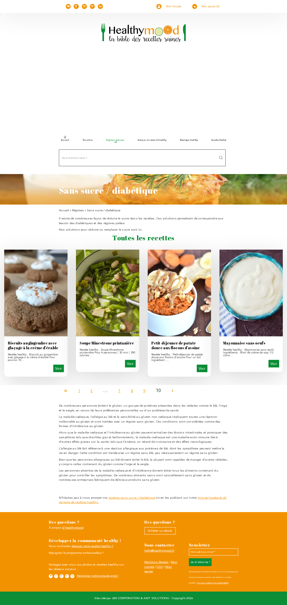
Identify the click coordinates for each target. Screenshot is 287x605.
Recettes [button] (87, 140)
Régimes (78, 210)
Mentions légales (156, 562)
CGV (160, 567)
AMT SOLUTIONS (156, 598)
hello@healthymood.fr (159, 550)
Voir (58, 368)
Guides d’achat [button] (218, 140)
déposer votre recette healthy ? (92, 546)
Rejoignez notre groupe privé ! (97, 576)
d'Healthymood (73, 527)
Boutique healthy (189, 140)
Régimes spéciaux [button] (115, 140)
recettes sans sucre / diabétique (131, 498)
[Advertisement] (143, 91)
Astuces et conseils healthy (152, 140)
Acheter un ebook (160, 531)
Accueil (65, 140)
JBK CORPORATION (126, 598)
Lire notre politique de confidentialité (213, 583)
